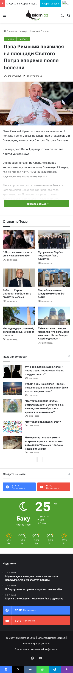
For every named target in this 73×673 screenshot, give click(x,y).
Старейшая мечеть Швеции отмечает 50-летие (51, 293)
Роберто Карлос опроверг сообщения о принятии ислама (17, 293)
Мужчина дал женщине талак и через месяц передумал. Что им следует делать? (44, 370)
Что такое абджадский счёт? (43, 421)
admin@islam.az (49, 649)
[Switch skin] (62, 16)
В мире (45, 31)
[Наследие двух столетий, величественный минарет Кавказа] (19, 316)
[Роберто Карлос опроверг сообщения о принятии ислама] (19, 278)
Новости (34, 31)
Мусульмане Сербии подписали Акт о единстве (33, 3)
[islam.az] (36, 15)
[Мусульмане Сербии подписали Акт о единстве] (54, 239)
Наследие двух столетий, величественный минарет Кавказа (18, 332)
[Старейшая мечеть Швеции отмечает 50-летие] (54, 278)
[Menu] (4, 16)
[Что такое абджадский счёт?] (12, 426)
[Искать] (68, 16)
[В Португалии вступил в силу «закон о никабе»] (19, 239)
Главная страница (16, 31)
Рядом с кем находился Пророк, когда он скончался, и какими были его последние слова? (46, 387)
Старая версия (50, 3)
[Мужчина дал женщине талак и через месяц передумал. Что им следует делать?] (12, 371)
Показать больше (36, 203)
